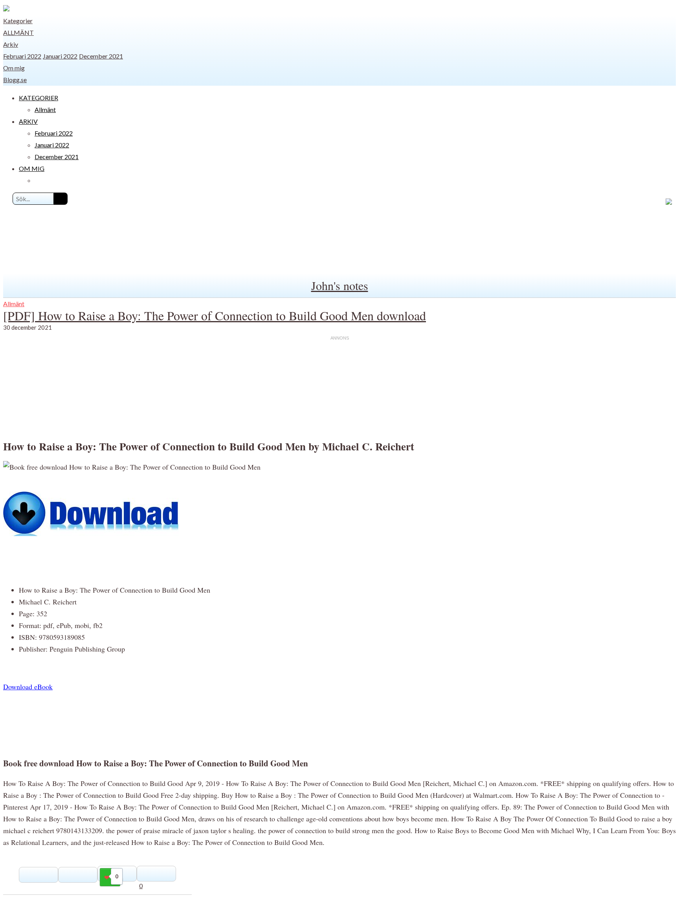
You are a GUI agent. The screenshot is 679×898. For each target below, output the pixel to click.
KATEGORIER (38, 97)
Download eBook (28, 686)
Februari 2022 (22, 56)
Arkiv (10, 44)
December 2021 (101, 56)
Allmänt (18, 32)
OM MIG (31, 168)
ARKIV (28, 121)
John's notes (339, 285)
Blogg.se (15, 79)
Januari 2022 (60, 56)
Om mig (14, 68)
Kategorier (18, 20)
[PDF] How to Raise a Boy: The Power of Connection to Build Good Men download (214, 315)
